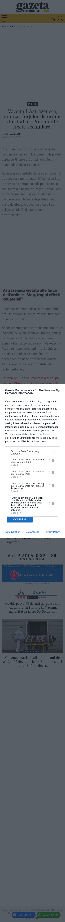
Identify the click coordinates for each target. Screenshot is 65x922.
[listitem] (32, 452)
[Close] (58, 390)
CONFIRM (19, 519)
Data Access (32, 531)
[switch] (51, 460)
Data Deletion (12, 531)
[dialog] (32, 461)
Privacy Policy (52, 531)
